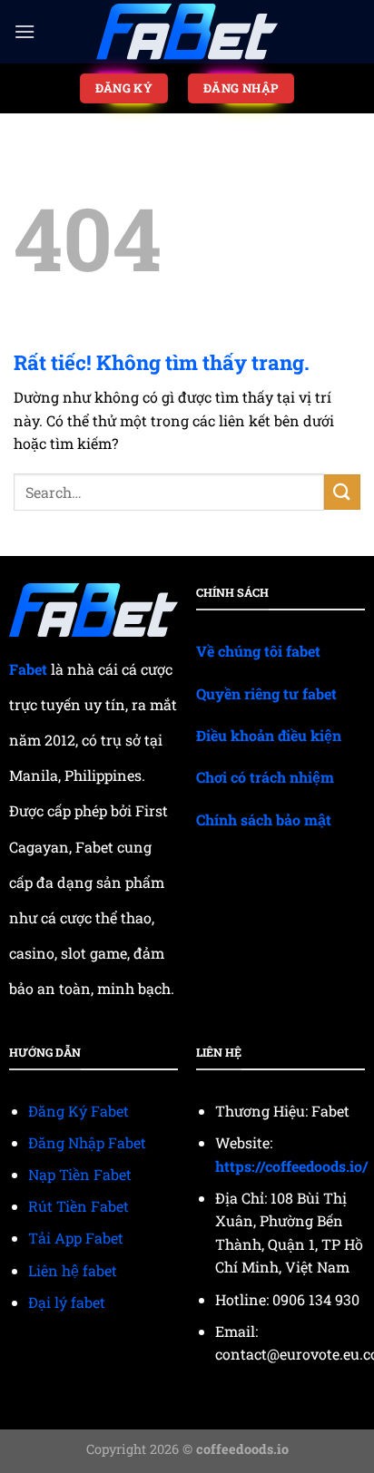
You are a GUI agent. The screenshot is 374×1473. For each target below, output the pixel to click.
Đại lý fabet (66, 1302)
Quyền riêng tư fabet (266, 693)
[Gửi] (342, 492)
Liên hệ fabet (72, 1270)
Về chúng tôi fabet (258, 650)
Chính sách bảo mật (263, 819)
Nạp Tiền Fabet (80, 1174)
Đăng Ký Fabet (78, 1110)
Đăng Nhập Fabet (87, 1142)
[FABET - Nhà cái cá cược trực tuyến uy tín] (187, 32)
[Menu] (24, 31)
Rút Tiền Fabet (78, 1205)
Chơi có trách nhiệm (265, 776)
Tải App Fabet (75, 1237)
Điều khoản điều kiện (268, 735)
